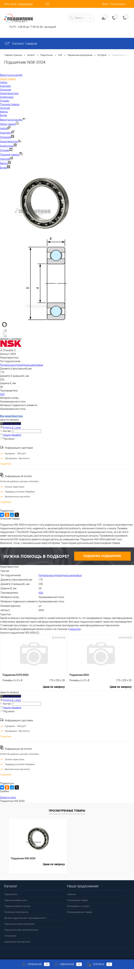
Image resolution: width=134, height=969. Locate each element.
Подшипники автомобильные (19, 924)
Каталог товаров (24, 43)
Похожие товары (10, 154)
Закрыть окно (8, 797)
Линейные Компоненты (16, 912)
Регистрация (117, 4)
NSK (2, 394)
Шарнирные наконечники (17, 941)
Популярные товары (77, 900)
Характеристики (9, 141)
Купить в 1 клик (12, 427)
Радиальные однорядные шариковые (21, 365)
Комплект (5, 132)
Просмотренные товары (67, 811)
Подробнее (5, 463)
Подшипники (10, 894)
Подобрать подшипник (102, 556)
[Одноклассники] (7, 515)
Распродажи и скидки (78, 906)
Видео (3, 167)
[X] (17, 515)
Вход (105, 4)
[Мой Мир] (12, 515)
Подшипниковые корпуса (17, 906)
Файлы (4, 163)
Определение (25, 4)
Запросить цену (12, 423)
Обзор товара (8, 124)
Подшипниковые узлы (15, 900)
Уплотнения (10, 935)
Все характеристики (11, 416)
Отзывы (4, 150)
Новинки (71, 894)
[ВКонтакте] (2, 515)
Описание (5, 137)
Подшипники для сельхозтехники (21, 930)
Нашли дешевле (12, 434)
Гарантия (74, 629)
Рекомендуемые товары (80, 912)
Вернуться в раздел (11, 119)
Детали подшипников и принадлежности (25, 918)
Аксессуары (7, 145)
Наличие (5, 159)
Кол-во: (7, 431)
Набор (3, 128)
